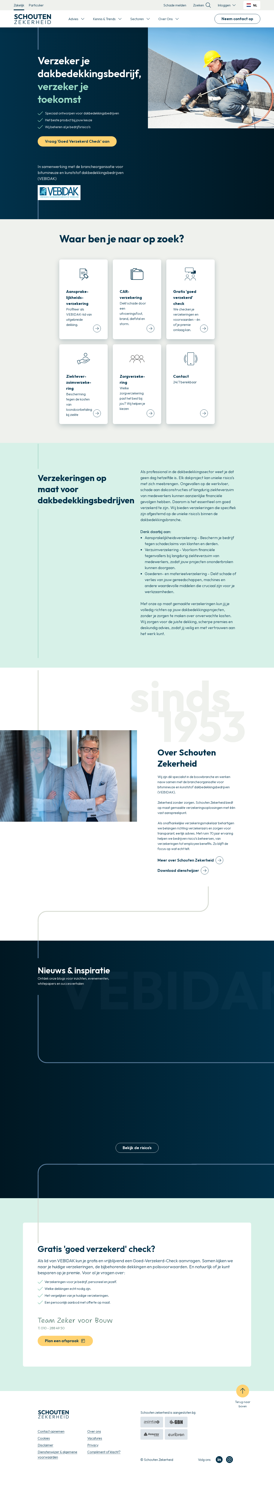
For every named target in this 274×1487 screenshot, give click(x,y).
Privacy (92, 1445)
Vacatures (94, 1438)
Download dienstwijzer (178, 870)
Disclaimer (45, 1445)
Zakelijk (19, 5)
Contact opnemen (51, 1431)
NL (255, 5)
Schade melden (174, 5)
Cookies (44, 1438)
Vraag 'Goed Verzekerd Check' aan (77, 141)
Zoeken (198, 5)
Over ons (94, 1431)
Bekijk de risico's (137, 1147)
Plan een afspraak (62, 1340)
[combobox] (251, 5)
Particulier (36, 5)
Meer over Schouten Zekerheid (186, 860)
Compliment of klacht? (104, 1452)
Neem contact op (237, 18)
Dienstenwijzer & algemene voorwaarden (57, 1454)
